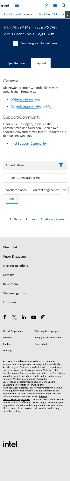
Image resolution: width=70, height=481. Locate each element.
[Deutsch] (55, 5)
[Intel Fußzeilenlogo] (10, 444)
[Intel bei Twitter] (14, 317)
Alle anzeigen (54, 219)
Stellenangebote (14, 293)
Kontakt (8, 275)
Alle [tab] (12, 199)
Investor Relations (15, 266)
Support (41, 63)
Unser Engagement (16, 257)
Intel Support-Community (29, 144)
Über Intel (10, 247)
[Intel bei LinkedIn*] (24, 317)
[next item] (67, 14)
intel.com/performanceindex (23, 381)
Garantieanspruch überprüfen (31, 106)
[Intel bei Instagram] (43, 317)
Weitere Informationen (26, 99)
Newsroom (10, 284)
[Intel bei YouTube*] (33, 317)
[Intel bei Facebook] (4, 317)
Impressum (10, 302)
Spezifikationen (17, 63)
